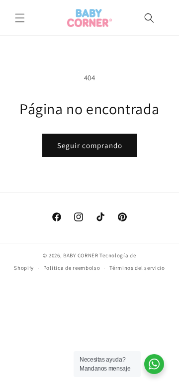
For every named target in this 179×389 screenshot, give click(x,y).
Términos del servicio (137, 267)
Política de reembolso (71, 267)
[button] (20, 18)
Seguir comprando (89, 145)
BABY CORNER (80, 255)
